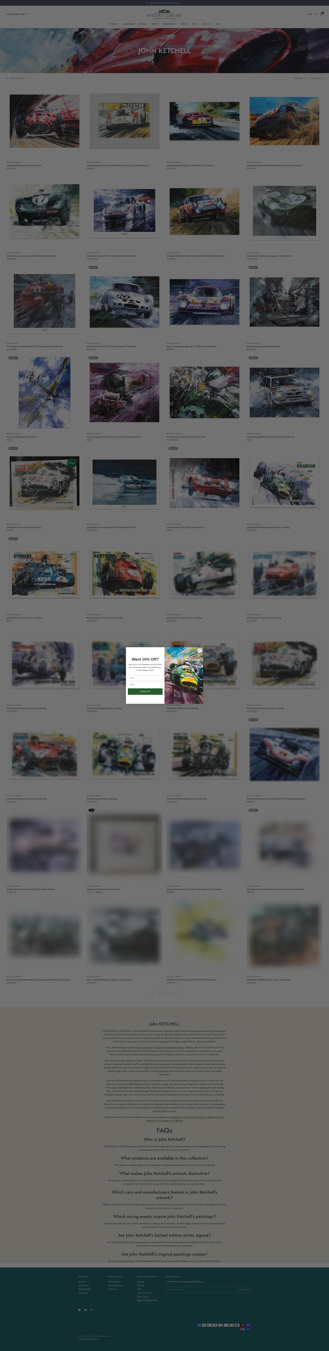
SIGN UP (145, 691)
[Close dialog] (200, 650)
